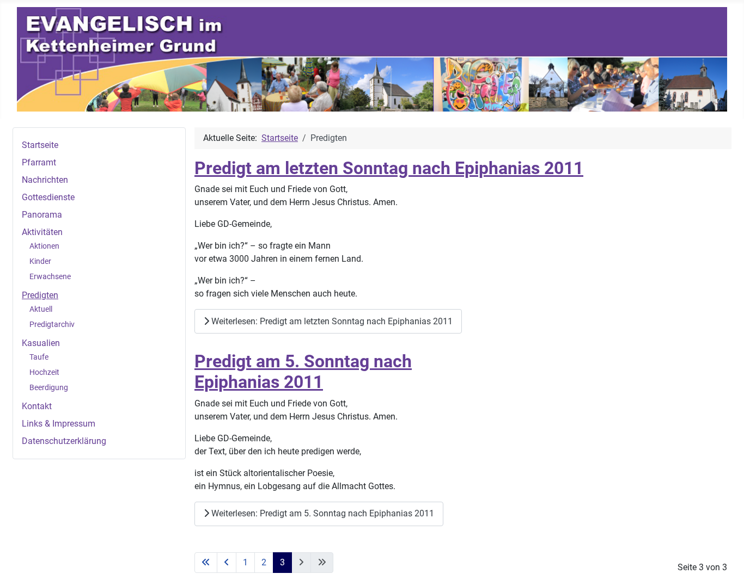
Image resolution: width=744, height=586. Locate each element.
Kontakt (37, 406)
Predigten (40, 295)
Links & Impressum (58, 423)
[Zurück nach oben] (725, 565)
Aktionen (44, 246)
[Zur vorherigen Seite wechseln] (226, 562)
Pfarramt (39, 162)
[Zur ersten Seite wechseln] (205, 562)
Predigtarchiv (52, 324)
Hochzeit (44, 372)
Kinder (40, 261)
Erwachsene (50, 276)
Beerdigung (48, 387)
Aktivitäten (42, 232)
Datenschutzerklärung (64, 441)
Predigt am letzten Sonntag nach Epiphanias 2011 (388, 168)
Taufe (38, 357)
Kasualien (41, 343)
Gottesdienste (48, 197)
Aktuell (40, 309)
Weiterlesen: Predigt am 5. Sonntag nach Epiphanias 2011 (321, 513)
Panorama (42, 214)
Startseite (40, 145)
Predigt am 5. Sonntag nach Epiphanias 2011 (303, 371)
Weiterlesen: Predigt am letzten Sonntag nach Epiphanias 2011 (331, 321)
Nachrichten (45, 180)
